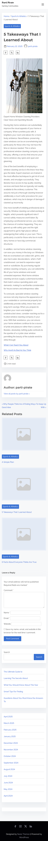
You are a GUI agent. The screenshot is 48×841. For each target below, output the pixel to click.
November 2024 (11, 750)
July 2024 (8, 776)
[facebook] (5, 52)
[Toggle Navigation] (42, 4)
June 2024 (8, 783)
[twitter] (12, 52)
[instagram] (20, 827)
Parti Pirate (8, 2)
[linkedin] (31, 827)
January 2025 (10, 736)
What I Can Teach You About (16, 345)
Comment (8, 590)
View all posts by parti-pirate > (17, 394)
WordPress (24, 837)
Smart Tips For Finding (13, 691)
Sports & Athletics (18, 16)
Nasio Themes (23, 834)
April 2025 (8, 717)
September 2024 (11, 763)
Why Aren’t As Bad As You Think (17, 350)
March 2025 (9, 723)
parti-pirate (33, 46)
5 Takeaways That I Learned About (17, 512)
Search (7, 652)
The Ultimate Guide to (13, 672)
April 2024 (8, 796)
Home (6, 16)
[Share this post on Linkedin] (18, 52)
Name (7, 613)
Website (7, 624)
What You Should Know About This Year (21, 685)
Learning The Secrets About (16, 678)
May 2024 (8, 789)
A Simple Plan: (8, 462)
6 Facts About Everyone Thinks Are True (19, 562)
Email (7, 618)
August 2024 (9, 769)
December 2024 (11, 743)
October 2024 (10, 756)
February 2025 (10, 730)
